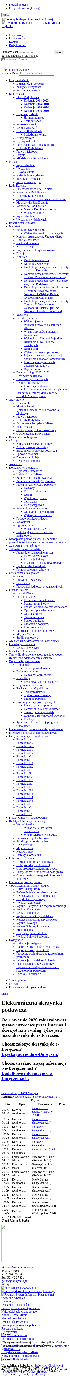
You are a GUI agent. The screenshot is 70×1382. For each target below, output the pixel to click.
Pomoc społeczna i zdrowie (32, 569)
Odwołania (30, 501)
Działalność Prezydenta (30, 83)
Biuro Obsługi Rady (28, 889)
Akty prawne (16, 399)
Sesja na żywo (32, 121)
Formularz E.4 (24, 773)
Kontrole (21, 256)
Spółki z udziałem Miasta (31, 566)
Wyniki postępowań (35, 498)
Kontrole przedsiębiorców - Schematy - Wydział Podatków (46, 282)
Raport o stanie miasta (22, 222)
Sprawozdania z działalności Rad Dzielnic (41, 199)
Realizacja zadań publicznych (33, 688)
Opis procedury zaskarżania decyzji (37, 868)
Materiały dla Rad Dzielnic (32, 202)
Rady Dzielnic (17, 185)
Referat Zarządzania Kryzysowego (36, 919)
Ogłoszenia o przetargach (39, 511)
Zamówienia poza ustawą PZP (34, 477)
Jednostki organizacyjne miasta (34, 552)
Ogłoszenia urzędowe (29, 471)
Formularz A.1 (25, 739)
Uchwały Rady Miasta (29, 148)
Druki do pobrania (35, 698)
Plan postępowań (34, 505)
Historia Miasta (25, 172)
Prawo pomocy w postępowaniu (28, 817)
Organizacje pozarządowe (24, 661)
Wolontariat (23, 522)
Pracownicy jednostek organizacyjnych (39, 586)
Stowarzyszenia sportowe (39, 705)
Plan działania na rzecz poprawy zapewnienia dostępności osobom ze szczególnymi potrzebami (37, 967)
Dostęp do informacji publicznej (35, 861)
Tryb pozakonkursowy (37, 695)
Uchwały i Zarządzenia (37, 674)
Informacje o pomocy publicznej (35, 630)
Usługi (28, 494)
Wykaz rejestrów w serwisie (40, 834)
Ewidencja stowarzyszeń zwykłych (44, 715)
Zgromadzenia (24, 525)
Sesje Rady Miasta (27, 114)
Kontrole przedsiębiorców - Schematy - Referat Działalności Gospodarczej (46, 275)
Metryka (19, 1093)
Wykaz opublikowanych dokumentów (38, 829)
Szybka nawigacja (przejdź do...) (20, 55)
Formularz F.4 (24, 797)
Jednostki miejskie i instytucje (26, 549)
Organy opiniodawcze (29, 685)
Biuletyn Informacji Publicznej (27, 821)
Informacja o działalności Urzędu (35, 960)
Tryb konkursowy (34, 691)
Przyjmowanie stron (28, 90)
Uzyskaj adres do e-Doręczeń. (29, 1054)
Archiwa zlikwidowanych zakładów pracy (34, 640)
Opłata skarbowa (34, 617)
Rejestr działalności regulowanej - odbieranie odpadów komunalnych (44, 357)
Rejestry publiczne (27, 318)
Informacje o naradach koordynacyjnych (33, 732)
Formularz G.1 (25, 807)
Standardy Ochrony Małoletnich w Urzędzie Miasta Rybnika (36, 394)
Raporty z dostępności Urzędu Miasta (38, 946)
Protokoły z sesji (26, 124)
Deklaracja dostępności (30, 943)
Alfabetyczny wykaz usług (32, 447)
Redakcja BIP (24, 851)
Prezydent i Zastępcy (28, 579)
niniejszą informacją (34, 1374)
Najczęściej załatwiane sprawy (34, 443)
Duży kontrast (17, 45)
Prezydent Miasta (19, 80)
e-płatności (15, 464)
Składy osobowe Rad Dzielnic (34, 188)
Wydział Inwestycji (27, 647)
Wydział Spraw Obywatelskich (34, 916)
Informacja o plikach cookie (32, 838)
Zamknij (7, 1334)
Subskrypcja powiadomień (32, 841)
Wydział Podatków (27, 912)
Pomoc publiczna (34, 620)
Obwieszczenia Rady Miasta (33, 433)
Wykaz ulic (23, 168)
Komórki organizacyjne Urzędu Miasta (39, 236)
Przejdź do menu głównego (25, 8)
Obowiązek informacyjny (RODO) (29, 885)
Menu (15, 73)
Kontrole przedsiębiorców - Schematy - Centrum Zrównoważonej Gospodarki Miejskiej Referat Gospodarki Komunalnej (46, 292)
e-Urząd (13, 440)
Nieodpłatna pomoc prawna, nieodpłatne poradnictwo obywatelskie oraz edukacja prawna (37, 540)
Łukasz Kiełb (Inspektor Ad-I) (41, 1120)
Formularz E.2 (24, 766)
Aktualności (23, 664)
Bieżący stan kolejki (28, 457)
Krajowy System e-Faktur (31, 933)
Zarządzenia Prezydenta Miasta (34, 423)
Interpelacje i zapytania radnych (35, 144)
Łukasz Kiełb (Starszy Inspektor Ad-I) (43, 1112)
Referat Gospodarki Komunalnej (35, 895)
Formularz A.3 (25, 746)
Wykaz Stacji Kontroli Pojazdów (43, 338)
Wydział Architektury (29, 902)
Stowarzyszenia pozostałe (39, 712)
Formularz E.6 (24, 780)
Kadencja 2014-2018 (36, 104)
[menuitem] (39, 85)
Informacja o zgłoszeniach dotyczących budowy (39, 364)
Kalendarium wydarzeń (30, 175)
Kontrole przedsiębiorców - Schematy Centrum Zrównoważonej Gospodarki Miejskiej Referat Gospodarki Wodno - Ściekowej (46, 306)
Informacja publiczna (21, 858)
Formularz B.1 (25, 749)
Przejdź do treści (18, 4)
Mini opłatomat (25, 929)
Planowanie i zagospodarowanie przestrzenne (36, 729)
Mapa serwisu (24, 848)
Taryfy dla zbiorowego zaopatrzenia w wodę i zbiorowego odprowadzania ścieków (36, 656)
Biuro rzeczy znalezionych (32, 379)
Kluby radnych (25, 138)
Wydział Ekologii (26, 923)
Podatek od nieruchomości (39, 600)
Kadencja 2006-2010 (36, 110)
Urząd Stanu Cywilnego (30, 899)
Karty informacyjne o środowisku (29, 736)
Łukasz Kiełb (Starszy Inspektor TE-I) (37, 1096)
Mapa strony (16, 35)
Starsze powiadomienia (37, 668)
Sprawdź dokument (27, 454)
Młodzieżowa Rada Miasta (32, 158)
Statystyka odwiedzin (29, 855)
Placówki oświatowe (36, 556)
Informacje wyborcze (36, 386)
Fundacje (29, 719)
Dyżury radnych (26, 141)
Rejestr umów (32, 369)
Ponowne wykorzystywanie (25, 882)
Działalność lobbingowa (23, 437)
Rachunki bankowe (27, 243)
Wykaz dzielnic (25, 165)
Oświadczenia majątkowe (24, 573)
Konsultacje (23, 678)
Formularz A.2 (25, 742)
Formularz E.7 (24, 783)
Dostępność (16, 940)
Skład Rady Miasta (27, 97)
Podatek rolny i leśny (36, 603)
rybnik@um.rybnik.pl (14, 1281)
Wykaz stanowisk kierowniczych (43, 233)
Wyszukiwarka (25, 824)
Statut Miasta (24, 426)
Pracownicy (23, 583)
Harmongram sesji (34, 117)
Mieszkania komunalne (22, 651)
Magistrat (14, 226)
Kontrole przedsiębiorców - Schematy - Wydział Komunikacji (46, 268)
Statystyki (22, 314)
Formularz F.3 (24, 793)
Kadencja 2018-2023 (36, 100)
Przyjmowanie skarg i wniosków (35, 250)
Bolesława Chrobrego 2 (19, 1267)
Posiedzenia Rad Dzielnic (31, 192)
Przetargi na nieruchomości (32, 508)
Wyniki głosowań (26, 127)
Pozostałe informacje (28, 974)
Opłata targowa (33, 613)
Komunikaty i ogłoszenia (23, 467)
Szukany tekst (9, 51)
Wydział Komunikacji (29, 909)
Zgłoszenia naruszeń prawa (25, 545)
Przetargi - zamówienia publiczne (36, 484)
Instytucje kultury (34, 559)
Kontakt (13, 41)
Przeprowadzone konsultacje (41, 681)
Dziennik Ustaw (26, 403)
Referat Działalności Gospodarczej (36, 892)
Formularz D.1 (25, 759)
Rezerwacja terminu (28, 460)
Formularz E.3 (24, 770)
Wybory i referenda (27, 382)
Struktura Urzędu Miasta (30, 229)
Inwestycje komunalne (22, 644)
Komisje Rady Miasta (29, 131)
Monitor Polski (25, 406)
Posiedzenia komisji (35, 134)
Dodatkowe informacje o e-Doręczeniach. (27, 1076)
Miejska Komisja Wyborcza (40, 209)
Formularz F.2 (24, 790)
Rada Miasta (16, 93)
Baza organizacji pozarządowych (35, 702)
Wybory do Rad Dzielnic (31, 205)
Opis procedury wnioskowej (33, 865)
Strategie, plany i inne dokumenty (36, 430)
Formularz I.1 (24, 814)
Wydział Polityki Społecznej (33, 936)
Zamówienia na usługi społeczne (35, 481)
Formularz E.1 (24, 763)
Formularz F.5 (24, 800)
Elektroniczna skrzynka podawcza (36, 450)
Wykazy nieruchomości (38, 515)
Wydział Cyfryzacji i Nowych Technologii (41, 906)
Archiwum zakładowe (29, 375)
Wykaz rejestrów (34, 321)
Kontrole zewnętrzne (36, 263)
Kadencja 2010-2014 (36, 107)
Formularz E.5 (24, 776)
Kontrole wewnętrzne (36, 260)
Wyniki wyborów (34, 212)
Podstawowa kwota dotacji (32, 518)
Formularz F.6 (24, 804)
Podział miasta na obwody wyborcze (45, 389)
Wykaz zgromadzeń (35, 528)
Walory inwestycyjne (28, 182)
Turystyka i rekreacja (28, 178)
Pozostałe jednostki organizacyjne (44, 562)
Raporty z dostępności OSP (32, 950)
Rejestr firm (31, 348)
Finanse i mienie (18, 590)
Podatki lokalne (25, 596)
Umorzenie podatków (36, 623)
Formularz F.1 (24, 787)
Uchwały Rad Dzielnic (29, 195)
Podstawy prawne (27, 671)
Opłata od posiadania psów (40, 610)
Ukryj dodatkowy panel (15, 69)
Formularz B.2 (25, 753)
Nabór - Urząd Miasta (29, 474)
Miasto (13, 161)
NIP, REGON (24, 246)
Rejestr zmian (17, 38)
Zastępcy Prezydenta (28, 87)
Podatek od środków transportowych (45, 606)
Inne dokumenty (33, 627)
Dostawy (29, 488)
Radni (20, 576)
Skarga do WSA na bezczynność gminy (39, 872)
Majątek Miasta (25, 634)
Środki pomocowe (27, 637)
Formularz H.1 (25, 810)
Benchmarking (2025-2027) (32, 372)
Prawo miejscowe (26, 151)
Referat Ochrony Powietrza (32, 926)
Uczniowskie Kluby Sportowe (42, 708)
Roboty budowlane (35, 491)
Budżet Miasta (24, 593)
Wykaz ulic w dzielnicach (31, 219)
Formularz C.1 (25, 756)
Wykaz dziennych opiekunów (41, 352)
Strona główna (17, 980)
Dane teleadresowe (27, 239)
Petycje (20, 155)
